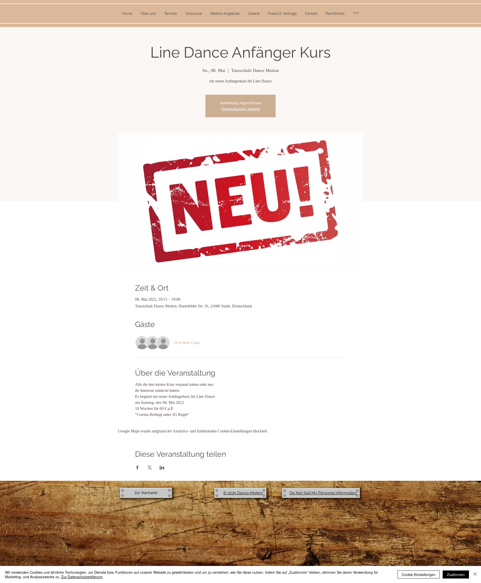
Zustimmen (456, 574)
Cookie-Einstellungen (418, 574)
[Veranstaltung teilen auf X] (149, 467)
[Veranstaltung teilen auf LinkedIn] (162, 467)
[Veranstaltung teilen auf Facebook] (137, 467)
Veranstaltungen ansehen (240, 109)
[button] (148, 13)
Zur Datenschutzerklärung (81, 576)
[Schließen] (475, 574)
